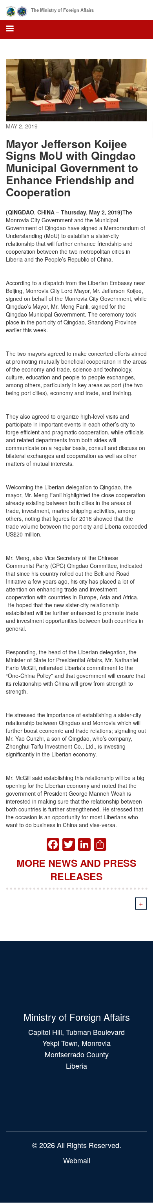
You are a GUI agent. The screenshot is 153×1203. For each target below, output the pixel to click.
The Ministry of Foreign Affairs (62, 10)
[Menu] (9, 29)
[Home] (16, 10)
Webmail (76, 1160)
